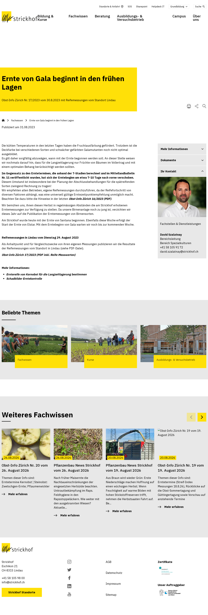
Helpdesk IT (158, 6)
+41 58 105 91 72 (171, 247)
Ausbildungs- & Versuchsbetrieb (130, 18)
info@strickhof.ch (13, 582)
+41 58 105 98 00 (13, 578)
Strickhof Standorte (21, 592)
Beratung (102, 16)
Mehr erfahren (17, 494)
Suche (198, 6)
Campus (179, 16)
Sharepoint (141, 6)
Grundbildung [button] (177, 6)
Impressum (113, 584)
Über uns (197, 18)
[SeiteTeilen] (196, 106)
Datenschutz (114, 573)
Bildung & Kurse (45, 18)
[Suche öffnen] (204, 106)
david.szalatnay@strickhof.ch (179, 251)
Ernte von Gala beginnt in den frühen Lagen (51, 120)
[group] (34, 346)
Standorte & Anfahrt (109, 6)
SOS (130, 6)
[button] (202, 417)
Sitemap (111, 595)
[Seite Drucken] (189, 106)
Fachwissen (78, 16)
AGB (108, 562)
